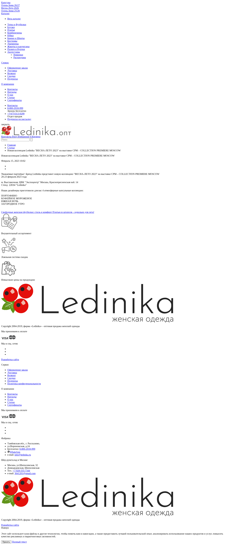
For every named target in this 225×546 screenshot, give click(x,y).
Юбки (10, 35)
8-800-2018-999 (15, 108)
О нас (10, 94)
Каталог (5, 13)
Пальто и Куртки (16, 49)
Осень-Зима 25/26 (10, 10)
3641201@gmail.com (25, 473)
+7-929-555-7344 (21, 470)
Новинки (18, 54)
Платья (11, 30)
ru (30, 454)
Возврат (11, 73)
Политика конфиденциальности (24, 383)
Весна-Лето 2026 (10, 8)
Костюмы (12, 41)
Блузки (11, 27)
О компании (7, 84)
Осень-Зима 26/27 (10, 5)
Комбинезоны (14, 32)
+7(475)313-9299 (15, 113)
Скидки (11, 76)
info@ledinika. (22, 454)
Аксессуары (13, 52)
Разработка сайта (10, 359)
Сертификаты (14, 100)
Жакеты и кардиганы (18, 46)
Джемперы (13, 43)
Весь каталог (14, 18)
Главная (11, 145)
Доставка (12, 70)
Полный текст (19, 542)
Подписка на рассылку (19, 119)
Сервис (5, 62)
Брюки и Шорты (16, 38)
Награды (12, 92)
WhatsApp (15, 452)
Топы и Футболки (16, 24)
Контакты (12, 89)
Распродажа (19, 57)
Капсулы (5, 2)
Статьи (11, 97)
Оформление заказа (17, 68)
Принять (6, 542)
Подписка (12, 79)
